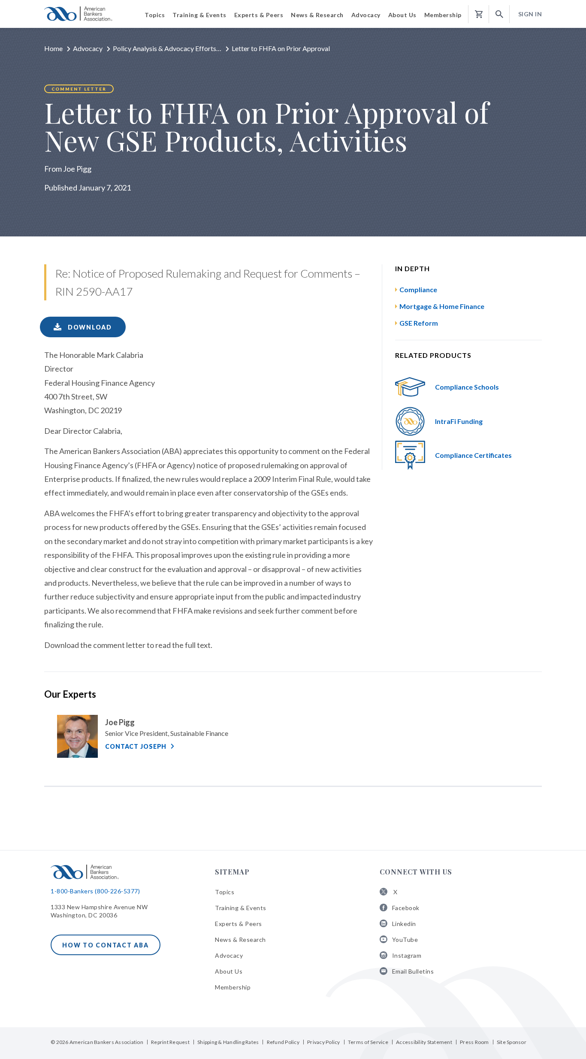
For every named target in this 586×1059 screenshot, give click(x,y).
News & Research (240, 939)
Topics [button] (155, 14)
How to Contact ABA (105, 945)
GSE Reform (418, 323)
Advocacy (88, 48)
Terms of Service (368, 1042)
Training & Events (240, 907)
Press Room (474, 1042)
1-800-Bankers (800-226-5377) (95, 891)
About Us (228, 971)
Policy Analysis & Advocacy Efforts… (167, 48)
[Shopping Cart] (479, 14)
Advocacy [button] (366, 14)
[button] (499, 14)
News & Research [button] (317, 14)
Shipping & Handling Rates (228, 1042)
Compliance (418, 289)
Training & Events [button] (199, 14)
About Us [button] (402, 14)
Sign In (530, 14)
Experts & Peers (238, 923)
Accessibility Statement (424, 1042)
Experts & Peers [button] (259, 14)
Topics (224, 892)
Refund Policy (283, 1042)
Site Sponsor (511, 1042)
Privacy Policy (323, 1042)
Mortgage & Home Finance (441, 306)
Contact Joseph (135, 746)
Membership (233, 987)
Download (89, 327)
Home (53, 48)
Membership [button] (443, 14)
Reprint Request (170, 1042)
